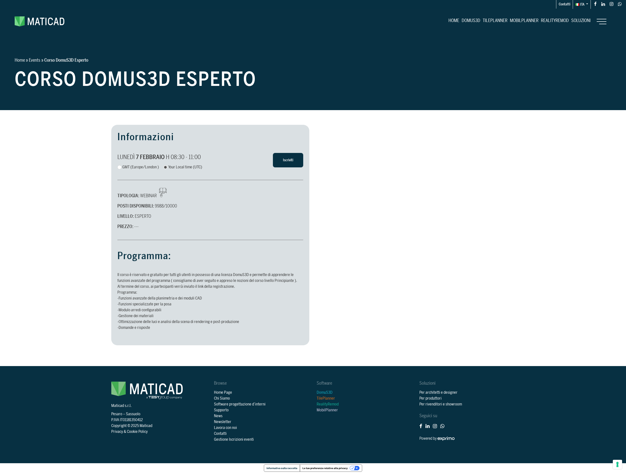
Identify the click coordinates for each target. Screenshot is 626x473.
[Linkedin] (603, 4)
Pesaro (116, 414)
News (218, 416)
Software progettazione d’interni (240, 404)
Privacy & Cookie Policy (129, 431)
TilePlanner (495, 20)
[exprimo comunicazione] (446, 438)
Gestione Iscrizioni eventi (234, 439)
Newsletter (222, 422)
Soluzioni (581, 20)
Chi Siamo (222, 398)
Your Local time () (185, 167)
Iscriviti (288, 160)
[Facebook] (595, 4)
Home (453, 20)
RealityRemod (555, 20)
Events (34, 60)
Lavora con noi (225, 427)
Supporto (221, 410)
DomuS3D (471, 20)
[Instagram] (611, 4)
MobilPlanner (524, 20)
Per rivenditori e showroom (440, 404)
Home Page (223, 392)
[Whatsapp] (619, 4)
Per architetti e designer (438, 392)
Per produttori (430, 398)
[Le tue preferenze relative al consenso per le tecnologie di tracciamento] (617, 464)
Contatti (564, 4)
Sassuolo (133, 414)
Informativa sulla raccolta (282, 468)
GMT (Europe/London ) (140, 167)
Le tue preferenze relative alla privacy (325, 468)
